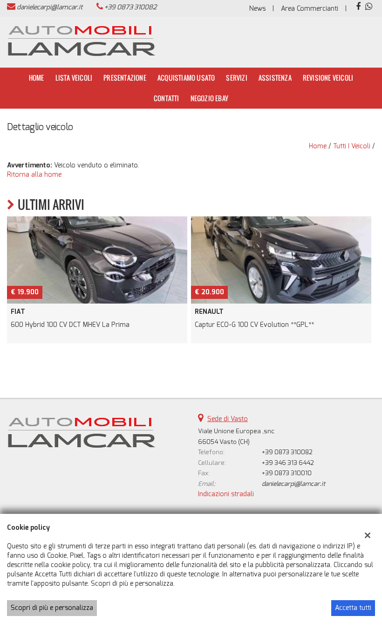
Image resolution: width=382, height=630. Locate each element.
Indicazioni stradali (226, 494)
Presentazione (124, 78)
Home (36, 78)
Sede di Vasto (227, 419)
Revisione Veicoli (328, 78)
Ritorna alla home (34, 174)
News (257, 8)
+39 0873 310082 (130, 7)
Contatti (166, 98)
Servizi (236, 78)
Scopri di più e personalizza (52, 607)
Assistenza (275, 78)
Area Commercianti (309, 8)
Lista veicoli (74, 78)
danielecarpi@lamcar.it (49, 7)
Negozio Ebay (209, 98)
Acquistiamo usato (186, 78)
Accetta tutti (353, 607)
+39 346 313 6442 (288, 463)
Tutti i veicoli (351, 146)
